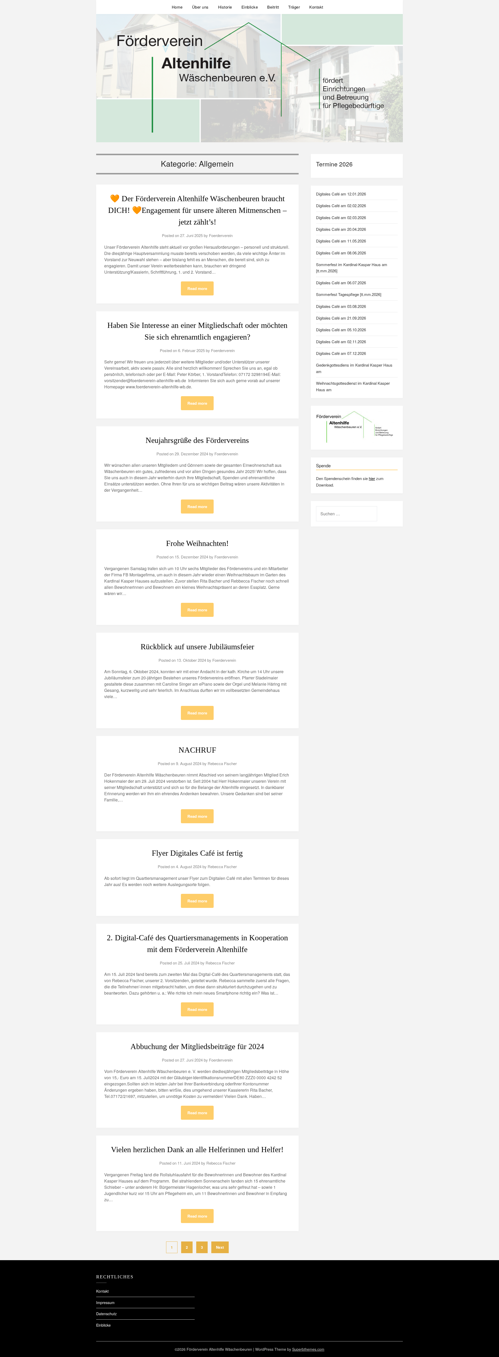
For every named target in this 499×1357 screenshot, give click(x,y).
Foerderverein (221, 235)
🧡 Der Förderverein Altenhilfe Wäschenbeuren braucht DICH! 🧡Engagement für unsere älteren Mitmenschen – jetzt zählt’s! (197, 210)
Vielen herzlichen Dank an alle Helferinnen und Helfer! (197, 1149)
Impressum (105, 1302)
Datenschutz (106, 1313)
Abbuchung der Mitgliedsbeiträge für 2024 (197, 1046)
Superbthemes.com (308, 1349)
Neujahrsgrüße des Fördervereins (197, 440)
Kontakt (316, 7)
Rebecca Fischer (222, 763)
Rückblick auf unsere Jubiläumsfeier (197, 646)
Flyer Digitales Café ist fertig (197, 853)
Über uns (200, 7)
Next (220, 1247)
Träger (294, 7)
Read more (197, 288)
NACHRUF (197, 750)
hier (372, 478)
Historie (225, 7)
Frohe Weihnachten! (197, 543)
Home (177, 7)
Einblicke (249, 7)
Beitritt (273, 7)
